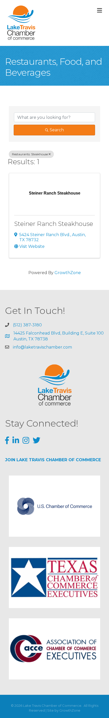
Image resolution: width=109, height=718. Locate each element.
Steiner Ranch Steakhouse (53, 223)
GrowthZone (68, 272)
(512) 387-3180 (27, 325)
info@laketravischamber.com (42, 347)
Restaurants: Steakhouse (30, 154)
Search (57, 129)
